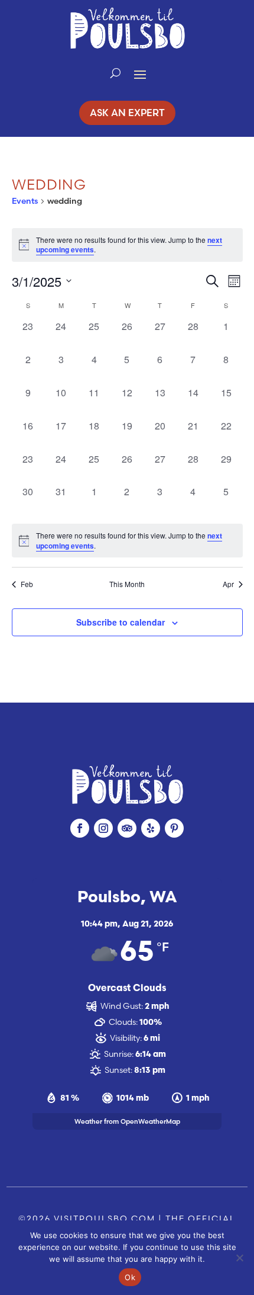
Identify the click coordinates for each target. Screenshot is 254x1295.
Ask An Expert (127, 112)
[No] (239, 1258)
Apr (228, 584)
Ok (130, 1277)
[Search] (115, 73)
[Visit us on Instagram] (103, 828)
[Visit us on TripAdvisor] (127, 828)
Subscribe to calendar (120, 622)
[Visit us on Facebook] (79, 828)
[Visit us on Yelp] (150, 828)
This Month (127, 584)
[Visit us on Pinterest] (174, 828)
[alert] (127, 540)
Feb (27, 584)
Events (25, 200)
